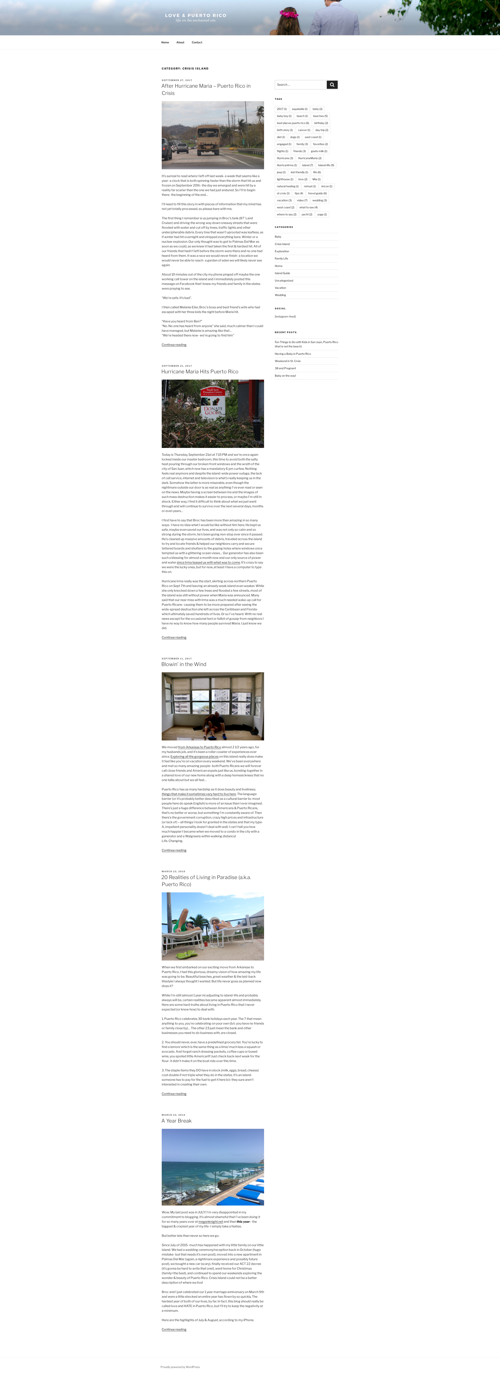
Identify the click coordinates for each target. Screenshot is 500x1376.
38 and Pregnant (285, 368)
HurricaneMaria (309, 158)
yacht (307, 214)
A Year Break (176, 1121)
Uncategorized (284, 280)
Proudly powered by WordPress (180, 1367)
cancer (304, 130)
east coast (313, 137)
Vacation (280, 287)
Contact (197, 42)
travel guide (317, 193)
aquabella (300, 109)
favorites (320, 144)
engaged (284, 144)
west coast (285, 207)
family (302, 144)
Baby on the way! (285, 375)
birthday (321, 123)
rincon (326, 186)
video (302, 200)
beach (302, 116)
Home (165, 42)
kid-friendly (299, 172)
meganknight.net (210, 1222)
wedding (319, 200)
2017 (282, 109)
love (302, 179)
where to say (286, 214)
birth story (285, 130)
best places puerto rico (293, 123)
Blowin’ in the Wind (183, 664)
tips (299, 193)
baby (317, 109)
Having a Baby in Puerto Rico (293, 353)
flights (282, 151)
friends (299, 151)
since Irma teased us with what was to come (208, 562)
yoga (322, 214)
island (307, 165)
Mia (316, 179)
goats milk (319, 151)
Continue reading (174, 345)
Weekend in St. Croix (288, 361)
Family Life (281, 258)
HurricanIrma (287, 165)
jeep (281, 172)
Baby (278, 236)
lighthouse (285, 179)
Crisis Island (282, 244)
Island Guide (282, 273)
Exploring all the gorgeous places (195, 756)
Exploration (282, 251)
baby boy (284, 116)
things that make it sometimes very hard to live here (199, 794)
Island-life (326, 165)
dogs (295, 137)
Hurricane (285, 158)
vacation (284, 200)
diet (281, 137)
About (180, 42)
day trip (321, 130)
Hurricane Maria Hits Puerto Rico (199, 371)
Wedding (280, 295)
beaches (320, 116)
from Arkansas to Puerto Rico (199, 747)
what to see (308, 207)
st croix (283, 193)
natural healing (288, 186)
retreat (310, 186)
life (317, 172)
